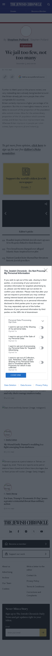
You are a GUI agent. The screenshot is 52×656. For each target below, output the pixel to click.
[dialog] (26, 328)
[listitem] (26, 321)
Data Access (26, 385)
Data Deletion (10, 385)
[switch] (41, 327)
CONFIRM (16, 375)
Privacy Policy (42, 385)
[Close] (46, 271)
